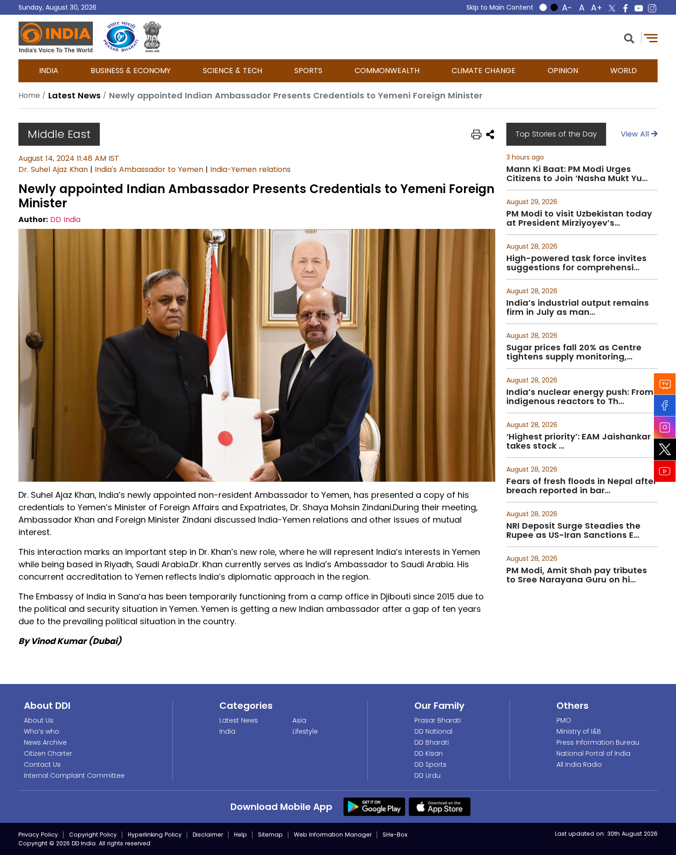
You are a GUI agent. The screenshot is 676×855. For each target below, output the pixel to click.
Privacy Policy (38, 834)
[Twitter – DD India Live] (612, 8)
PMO (563, 720)
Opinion (563, 70)
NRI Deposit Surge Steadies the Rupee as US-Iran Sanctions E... (573, 530)
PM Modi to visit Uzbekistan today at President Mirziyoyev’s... (579, 218)
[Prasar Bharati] (120, 37)
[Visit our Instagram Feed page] (665, 427)
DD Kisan (428, 753)
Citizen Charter (48, 753)
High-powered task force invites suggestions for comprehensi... (576, 263)
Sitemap (270, 834)
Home (29, 95)
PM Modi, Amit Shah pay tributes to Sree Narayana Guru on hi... (576, 575)
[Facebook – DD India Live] (625, 8)
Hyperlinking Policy (155, 834)
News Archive (45, 742)
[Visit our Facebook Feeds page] (665, 405)
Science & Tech (232, 70)
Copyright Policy (93, 834)
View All (636, 134)
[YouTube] (665, 471)
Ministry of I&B (578, 731)
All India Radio (579, 764)
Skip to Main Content (499, 7)
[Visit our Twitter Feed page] (665, 450)
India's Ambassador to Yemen (149, 169)
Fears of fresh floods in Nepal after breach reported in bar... (581, 486)
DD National (433, 731)
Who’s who (41, 731)
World (623, 70)
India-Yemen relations (250, 169)
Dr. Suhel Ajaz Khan (53, 169)
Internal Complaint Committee (74, 775)
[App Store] (439, 806)
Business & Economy (131, 70)
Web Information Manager (333, 834)
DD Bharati (431, 742)
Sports (308, 70)
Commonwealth (387, 70)
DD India (65, 219)
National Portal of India (593, 753)
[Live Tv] (665, 384)
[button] (629, 37)
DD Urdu (427, 775)
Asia (299, 720)
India (48, 70)
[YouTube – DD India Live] (638, 8)
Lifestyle (305, 731)
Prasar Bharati (437, 720)
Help (240, 834)
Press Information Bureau (597, 742)
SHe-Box (395, 834)
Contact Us (42, 764)
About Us (38, 720)
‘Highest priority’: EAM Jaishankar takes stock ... (578, 441)
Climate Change (484, 70)
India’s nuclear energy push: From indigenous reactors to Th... (579, 397)
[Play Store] (374, 806)
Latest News (238, 720)
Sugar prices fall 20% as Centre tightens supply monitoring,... (574, 352)
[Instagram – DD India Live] (652, 8)
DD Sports (430, 764)
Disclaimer (208, 834)
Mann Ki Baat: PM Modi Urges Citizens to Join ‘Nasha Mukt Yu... (576, 174)
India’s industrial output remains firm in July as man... (577, 307)
